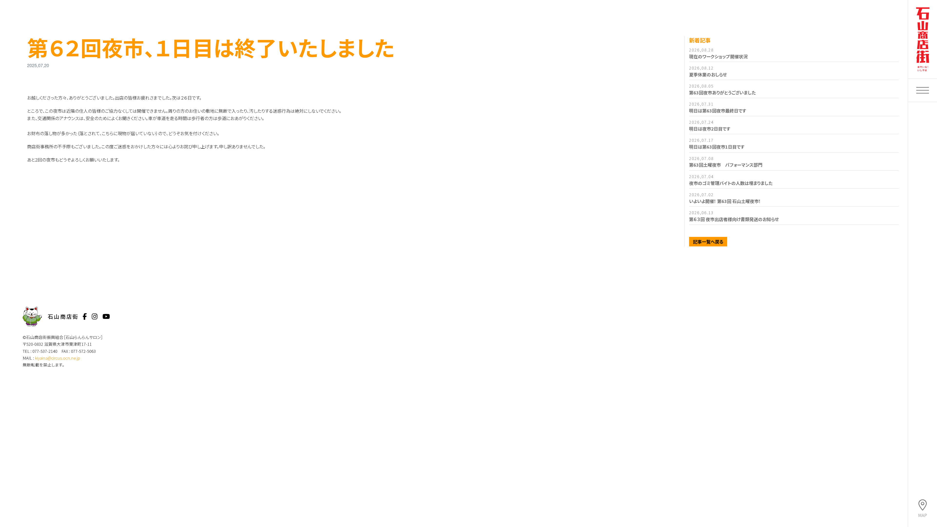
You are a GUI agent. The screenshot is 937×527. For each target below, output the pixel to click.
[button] (922, 90)
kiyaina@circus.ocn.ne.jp (57, 358)
